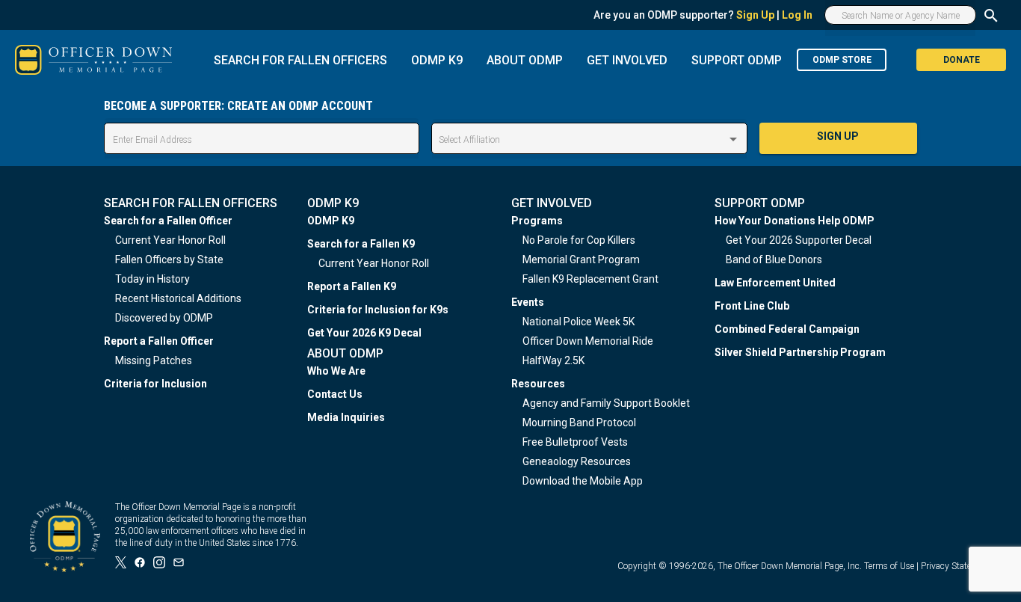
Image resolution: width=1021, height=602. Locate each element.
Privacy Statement (956, 566)
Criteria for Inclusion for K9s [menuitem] (377, 310)
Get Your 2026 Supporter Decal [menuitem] (799, 240)
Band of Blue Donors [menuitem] (774, 259)
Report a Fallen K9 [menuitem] (351, 286)
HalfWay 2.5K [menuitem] (553, 360)
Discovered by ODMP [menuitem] (164, 318)
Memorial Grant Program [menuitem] (581, 259)
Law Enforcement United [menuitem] (775, 283)
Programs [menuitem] (537, 221)
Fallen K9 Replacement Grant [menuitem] (590, 279)
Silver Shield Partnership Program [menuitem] (800, 352)
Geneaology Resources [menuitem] (576, 461)
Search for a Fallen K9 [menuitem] (361, 244)
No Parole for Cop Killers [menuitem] (578, 240)
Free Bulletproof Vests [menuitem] (575, 442)
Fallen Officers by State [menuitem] (169, 259)
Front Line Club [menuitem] (752, 306)
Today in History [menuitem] (152, 279)
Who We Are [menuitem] (336, 371)
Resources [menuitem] (538, 384)
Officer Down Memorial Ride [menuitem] (587, 341)
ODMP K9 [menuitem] (330, 221)
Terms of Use (889, 566)
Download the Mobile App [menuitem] (582, 481)
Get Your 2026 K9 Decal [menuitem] (364, 333)
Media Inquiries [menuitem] (346, 417)
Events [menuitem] (527, 302)
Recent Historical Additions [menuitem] (178, 298)
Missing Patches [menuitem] (153, 360)
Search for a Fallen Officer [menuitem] (168, 221)
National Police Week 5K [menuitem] (578, 322)
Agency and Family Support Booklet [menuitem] (606, 403)
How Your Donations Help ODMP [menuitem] (795, 221)
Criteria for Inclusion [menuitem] (155, 384)
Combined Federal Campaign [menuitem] (787, 329)
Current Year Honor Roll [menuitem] (170, 240)
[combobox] (589, 140)
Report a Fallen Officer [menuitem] (159, 341)
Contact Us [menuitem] (335, 394)
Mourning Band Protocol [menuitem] (579, 423)
